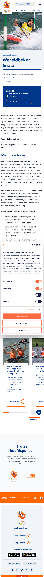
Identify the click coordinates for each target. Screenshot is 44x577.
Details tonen (32, 310)
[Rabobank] (25, 497)
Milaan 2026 (33, 10)
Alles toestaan (22, 316)
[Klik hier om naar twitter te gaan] (26, 570)
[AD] (35, 497)
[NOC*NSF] (41, 498)
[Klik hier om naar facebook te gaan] (12, 570)
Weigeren (22, 330)
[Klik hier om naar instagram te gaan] (17, 570)
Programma (19, 10)
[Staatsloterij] (4, 497)
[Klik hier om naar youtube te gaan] (31, 570)
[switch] (38, 288)
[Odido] (13, 497)
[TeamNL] (14, 475)
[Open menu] (40, 3)
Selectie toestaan (22, 323)
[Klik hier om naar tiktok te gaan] (22, 570)
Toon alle (33, 419)
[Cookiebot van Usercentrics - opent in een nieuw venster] (32, 244)
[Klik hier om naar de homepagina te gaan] (7, 7)
